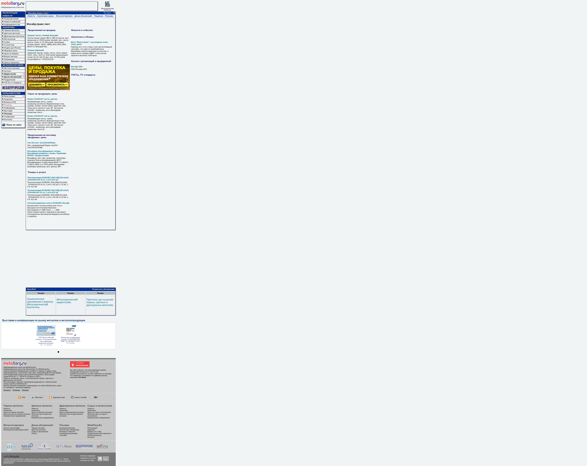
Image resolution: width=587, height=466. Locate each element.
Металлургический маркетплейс (67, 301)
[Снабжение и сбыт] (12, 450)
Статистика (9, 45)
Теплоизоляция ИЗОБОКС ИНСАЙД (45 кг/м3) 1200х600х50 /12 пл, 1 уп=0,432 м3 (47, 191)
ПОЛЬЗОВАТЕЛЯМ (11, 93)
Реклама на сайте (87, 460)
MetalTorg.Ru (94, 425)
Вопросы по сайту (94, 432)
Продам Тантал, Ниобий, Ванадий (42, 35)
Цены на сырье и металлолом (99, 412)
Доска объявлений (12, 77)
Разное (41, 293)
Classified (31, 289)
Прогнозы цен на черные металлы (17, 414)
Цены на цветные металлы (41, 412)
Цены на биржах (11, 54)
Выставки (8, 111)
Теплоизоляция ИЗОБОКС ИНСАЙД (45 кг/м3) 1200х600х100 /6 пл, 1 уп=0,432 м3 (47, 179)
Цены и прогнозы (11, 62)
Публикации (9, 59)
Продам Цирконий (35, 50)
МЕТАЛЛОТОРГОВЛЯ (13, 65)
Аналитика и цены (45, 16)
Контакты (8, 119)
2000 (77, 67)
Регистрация (9, 96)
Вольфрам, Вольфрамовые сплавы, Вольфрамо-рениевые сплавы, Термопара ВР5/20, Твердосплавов (46, 153)
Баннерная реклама (67, 428)
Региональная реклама (68, 433)
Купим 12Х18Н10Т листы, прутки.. (42, 99)
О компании (9, 117)
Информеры (9, 108)
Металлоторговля (12, 68)
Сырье (7, 42)
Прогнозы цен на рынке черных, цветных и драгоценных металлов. (100, 302)
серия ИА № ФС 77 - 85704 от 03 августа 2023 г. (22, 376)
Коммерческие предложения (15, 416)
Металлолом (9, 39)
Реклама (8, 114)
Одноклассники (59, 397)
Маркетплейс (10, 74)
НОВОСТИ (7, 16)
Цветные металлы (12, 33)
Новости (31, 16)
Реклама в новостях (67, 432)
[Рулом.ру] (63, 449)
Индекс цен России (12, 48)
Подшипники (9, 80)
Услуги (34, 433)
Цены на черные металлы (14, 412)
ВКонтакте (39, 397)
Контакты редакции (87, 456)
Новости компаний (12, 22)
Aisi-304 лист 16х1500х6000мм (41, 143)
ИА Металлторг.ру (94, 435)
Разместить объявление (103, 289)
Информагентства (12, 25)
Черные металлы (11, 30)
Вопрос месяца (10, 56)
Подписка (8, 99)
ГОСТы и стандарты (13, 83)
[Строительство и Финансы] (102, 449)
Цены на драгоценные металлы (71, 412)
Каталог (7, 71)
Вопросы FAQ (10, 102)
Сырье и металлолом (99, 405)
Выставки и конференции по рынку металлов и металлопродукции (43, 320)
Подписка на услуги (88, 458)
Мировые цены (10, 51)
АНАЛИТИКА (9, 27)
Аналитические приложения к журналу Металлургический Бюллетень (40, 303)
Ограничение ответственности (99, 433)
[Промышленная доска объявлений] (27, 450)
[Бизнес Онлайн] (44, 449)
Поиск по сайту (13, 125)
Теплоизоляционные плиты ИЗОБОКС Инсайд (48, 203)
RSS (23, 397)
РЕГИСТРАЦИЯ (10, 13)
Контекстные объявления (69, 430)
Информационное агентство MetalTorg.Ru (20, 367)
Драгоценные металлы (14, 36)
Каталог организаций (12, 428)
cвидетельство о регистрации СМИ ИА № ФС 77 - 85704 (46, 459)
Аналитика (8, 410)
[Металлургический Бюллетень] (84, 449)
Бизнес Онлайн (81, 397)
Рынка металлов (11, 19)
